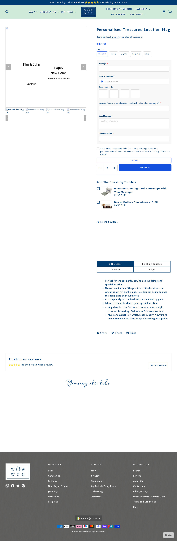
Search (136, 470)
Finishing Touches (152, 263)
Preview (134, 160)
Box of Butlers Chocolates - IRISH (136, 202)
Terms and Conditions (144, 501)
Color (100, 49)
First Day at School (119, 8)
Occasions (118, 14)
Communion (97, 481)
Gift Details (115, 263)
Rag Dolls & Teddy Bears (103, 486)
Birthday (67, 11)
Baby (32, 11)
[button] (134, 81)
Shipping (114, 37)
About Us (138, 481)
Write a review (158, 365)
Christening (48, 11)
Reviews (137, 475)
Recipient (136, 14)
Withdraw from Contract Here (149, 496)
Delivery (115, 269)
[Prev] (8, 67)
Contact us (139, 486)
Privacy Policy (140, 491)
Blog (135, 507)
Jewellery (141, 8)
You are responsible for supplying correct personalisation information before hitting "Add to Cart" (135, 151)
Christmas (96, 496)
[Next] (83, 67)
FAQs (152, 269)
